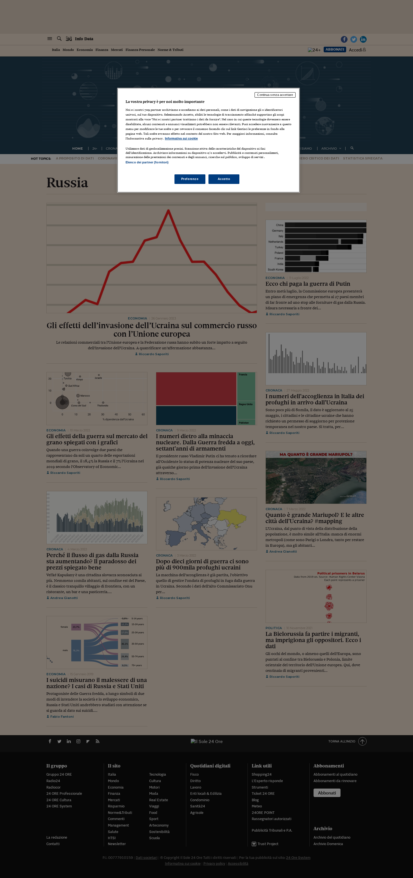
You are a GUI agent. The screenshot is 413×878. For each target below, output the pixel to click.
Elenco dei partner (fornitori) (147, 162)
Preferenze (190, 179)
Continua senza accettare (275, 94)
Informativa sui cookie (181, 138)
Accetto (224, 179)
